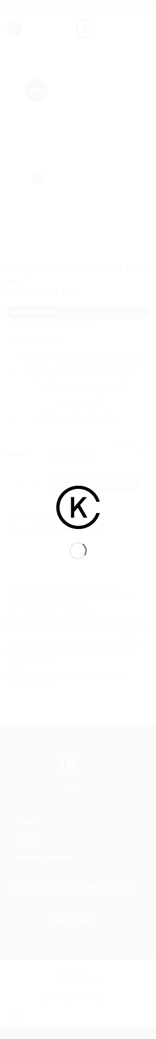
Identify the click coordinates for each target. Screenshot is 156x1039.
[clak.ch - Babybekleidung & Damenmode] (78, 506)
